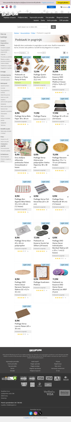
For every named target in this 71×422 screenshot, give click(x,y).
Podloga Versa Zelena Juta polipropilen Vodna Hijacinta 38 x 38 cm (41, 162)
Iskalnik (36, 20)
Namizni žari (4, 109)
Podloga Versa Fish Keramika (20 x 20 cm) (41, 201)
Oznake (12, 371)
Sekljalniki (3, 123)
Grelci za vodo (4, 97)
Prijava (51, 7)
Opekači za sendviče (6, 111)
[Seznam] (67, 52)
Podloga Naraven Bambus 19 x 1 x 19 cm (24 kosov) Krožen (59, 161)
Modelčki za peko (5, 129)
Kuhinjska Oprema (6, 75)
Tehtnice (3, 125)
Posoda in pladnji (5, 151)
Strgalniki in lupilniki (6, 68)
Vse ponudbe (50, 17)
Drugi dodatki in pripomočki (5, 51)
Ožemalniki (4, 113)
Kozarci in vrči (4, 139)
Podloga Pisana (40, 116)
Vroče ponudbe (52, 20)
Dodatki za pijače (5, 48)
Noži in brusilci (5, 141)
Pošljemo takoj (23, 17)
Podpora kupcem (35, 371)
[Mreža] (64, 52)
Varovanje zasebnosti (57, 368)
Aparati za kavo (5, 86)
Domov (16, 33)
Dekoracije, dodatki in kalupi (6, 132)
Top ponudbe (12, 366)
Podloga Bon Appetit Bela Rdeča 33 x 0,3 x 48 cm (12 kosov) (23, 203)
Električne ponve (5, 95)
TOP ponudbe (64, 20)
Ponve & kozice (5, 148)
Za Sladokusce (4, 154)
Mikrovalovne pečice (6, 106)
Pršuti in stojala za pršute (6, 160)
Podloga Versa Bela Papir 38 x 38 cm (23, 117)
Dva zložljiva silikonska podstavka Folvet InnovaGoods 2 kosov (22, 162)
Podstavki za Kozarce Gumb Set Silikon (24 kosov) (41, 243)
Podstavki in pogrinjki (4, 145)
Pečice (2, 116)
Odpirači (3, 54)
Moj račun (58, 366)
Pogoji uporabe (35, 364)
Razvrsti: (16, 53)
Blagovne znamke (63, 17)
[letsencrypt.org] (10, 381)
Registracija (57, 364)
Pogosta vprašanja (35, 368)
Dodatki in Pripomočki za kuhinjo (4, 43)
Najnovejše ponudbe (36, 17)
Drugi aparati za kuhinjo (5, 91)
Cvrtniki (3, 88)
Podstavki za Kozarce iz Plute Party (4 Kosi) (21, 76)
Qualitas (27, 418)
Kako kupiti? (35, 361)
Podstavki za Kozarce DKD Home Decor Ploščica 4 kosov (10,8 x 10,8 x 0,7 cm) (59, 80)
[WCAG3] (14, 7)
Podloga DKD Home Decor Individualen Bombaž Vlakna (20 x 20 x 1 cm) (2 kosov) (60, 246)
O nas (58, 371)
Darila (43, 20)
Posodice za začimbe (6, 57)
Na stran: (39, 53)
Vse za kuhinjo (25, 33)
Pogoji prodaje (35, 366)
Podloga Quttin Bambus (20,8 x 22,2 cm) (40, 76)
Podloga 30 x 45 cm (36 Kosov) (60, 117)
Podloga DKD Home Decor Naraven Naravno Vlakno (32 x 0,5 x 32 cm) (22, 287)
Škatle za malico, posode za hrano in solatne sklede (6, 61)
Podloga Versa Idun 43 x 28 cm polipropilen (23, 243)
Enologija (3, 71)
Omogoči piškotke (63, 2)
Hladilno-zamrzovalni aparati (6, 101)
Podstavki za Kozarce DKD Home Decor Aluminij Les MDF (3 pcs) (59, 287)
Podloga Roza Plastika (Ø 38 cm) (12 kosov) (59, 201)
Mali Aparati (4, 83)
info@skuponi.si (11, 405)
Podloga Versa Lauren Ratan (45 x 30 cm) (23, 326)
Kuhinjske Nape (5, 77)
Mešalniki (3, 104)
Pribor (2, 137)
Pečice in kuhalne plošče (5, 119)
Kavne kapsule (5, 157)
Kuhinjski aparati (5, 80)
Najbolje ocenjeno (10, 17)
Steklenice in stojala (6, 66)
